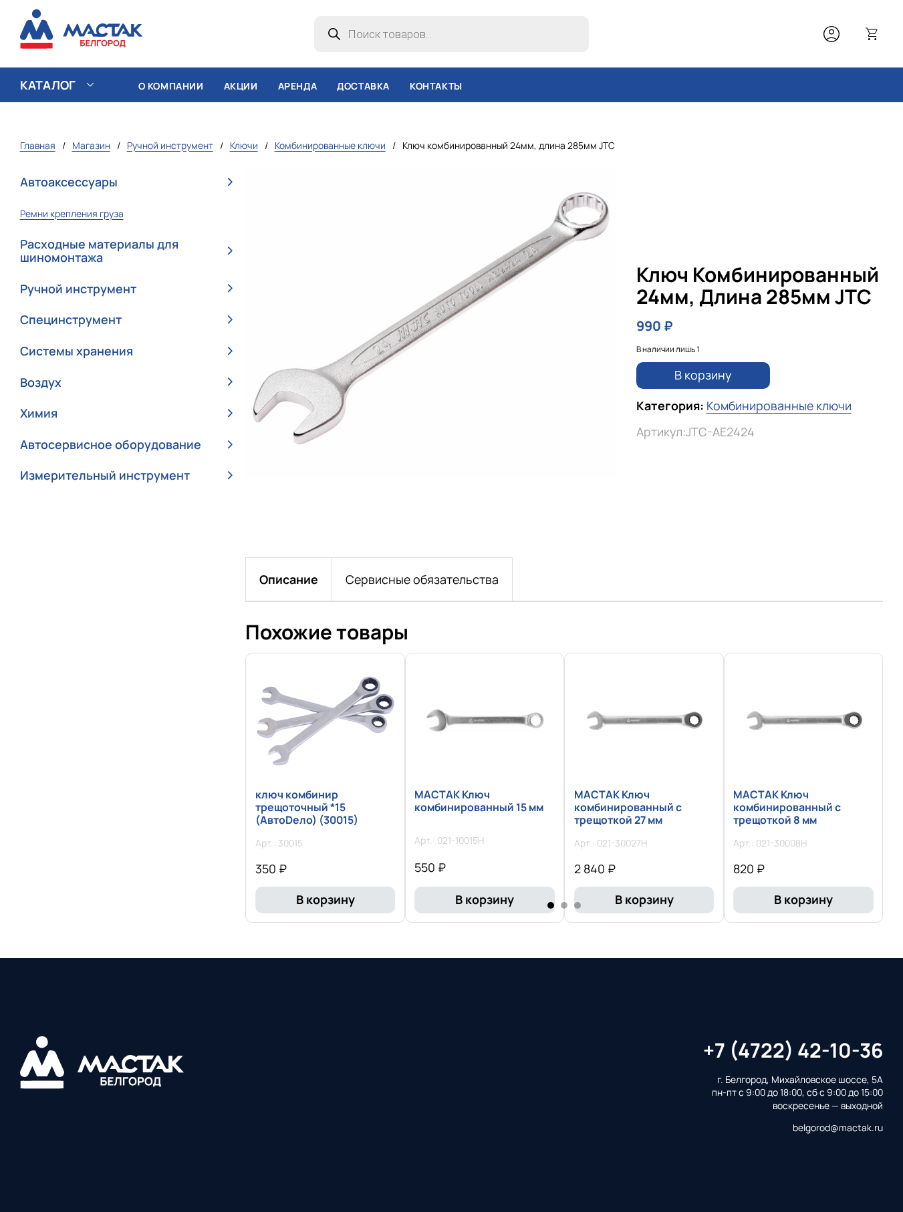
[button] (126, 182)
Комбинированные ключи (330, 145)
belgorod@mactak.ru (838, 1127)
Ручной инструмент (170, 145)
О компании (171, 86)
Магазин (91, 145)
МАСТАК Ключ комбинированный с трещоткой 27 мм (628, 807)
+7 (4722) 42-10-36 (793, 1050)
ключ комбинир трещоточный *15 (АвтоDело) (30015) (306, 807)
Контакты (436, 86)
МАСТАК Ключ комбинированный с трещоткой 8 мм (787, 807)
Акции (241, 86)
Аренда (297, 86)
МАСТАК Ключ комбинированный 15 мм (478, 800)
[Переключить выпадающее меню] (90, 85)
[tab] (288, 579)
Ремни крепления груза (72, 213)
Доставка (363, 86)
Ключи (244, 145)
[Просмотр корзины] (872, 34)
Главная (37, 145)
